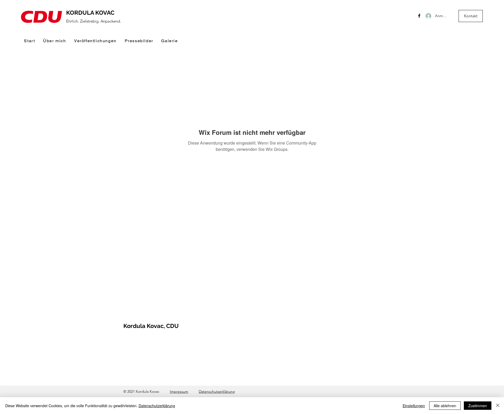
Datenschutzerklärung (217, 391)
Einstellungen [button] (414, 405)
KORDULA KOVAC (90, 12)
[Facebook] (419, 15)
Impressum (179, 391)
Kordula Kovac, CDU (151, 325)
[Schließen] (498, 405)
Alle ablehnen (445, 405)
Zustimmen (477, 405)
